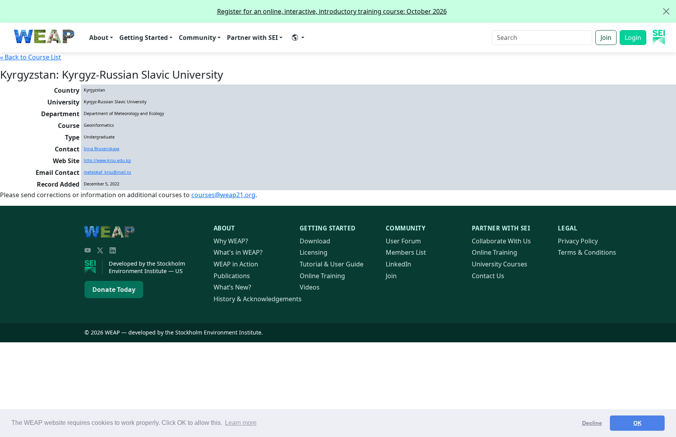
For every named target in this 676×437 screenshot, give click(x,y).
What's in (238, 252)
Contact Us (488, 276)
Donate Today (113, 289)
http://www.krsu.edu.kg (107, 160)
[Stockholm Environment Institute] (93, 267)
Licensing (313, 252)
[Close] (666, 11)
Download (315, 241)
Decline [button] (592, 423)
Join (605, 37)
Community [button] (197, 37)
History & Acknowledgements (258, 299)
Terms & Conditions (587, 252)
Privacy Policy (578, 241)
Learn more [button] (241, 422)
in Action (236, 264)
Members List (406, 252)
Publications (232, 276)
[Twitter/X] (100, 250)
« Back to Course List (30, 57)
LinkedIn (398, 264)
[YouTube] (87, 250)
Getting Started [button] (143, 37)
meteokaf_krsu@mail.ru (107, 172)
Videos (310, 287)
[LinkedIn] (113, 250)
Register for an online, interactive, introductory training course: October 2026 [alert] (332, 11)
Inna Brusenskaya (101, 148)
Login (633, 37)
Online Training (322, 276)
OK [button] (637, 423)
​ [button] (298, 37)
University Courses (499, 264)
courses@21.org (223, 195)
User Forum (403, 241)
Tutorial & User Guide (331, 264)
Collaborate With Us (501, 241)
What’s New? (232, 287)
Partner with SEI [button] (252, 37)
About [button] (98, 37)
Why (231, 241)
